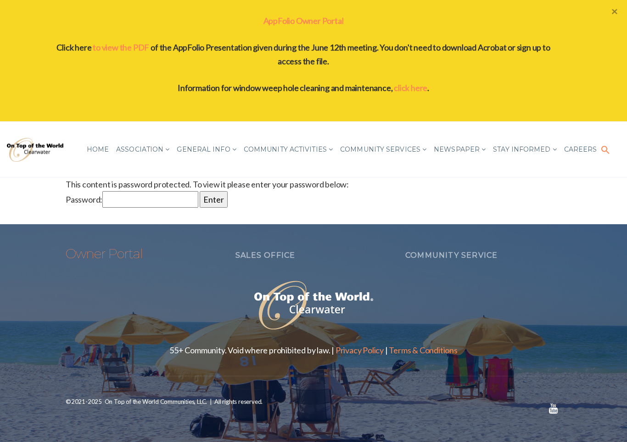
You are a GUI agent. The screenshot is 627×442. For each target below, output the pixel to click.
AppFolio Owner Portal (303, 21)
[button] (605, 149)
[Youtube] (553, 408)
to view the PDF (121, 47)
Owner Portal (104, 253)
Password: (84, 199)
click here (410, 88)
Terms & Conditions (423, 350)
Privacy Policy (360, 350)
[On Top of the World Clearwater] (36, 149)
